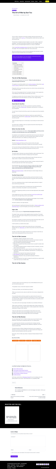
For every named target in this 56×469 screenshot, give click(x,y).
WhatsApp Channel (26, 377)
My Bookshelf (27, 1)
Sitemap (13, 467)
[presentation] (12, 410)
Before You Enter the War (19, 66)
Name (12, 449)
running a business (32, 84)
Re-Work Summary (17, 374)
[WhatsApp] (37, 464)
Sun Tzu (23, 37)
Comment (13, 436)
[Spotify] (48, 464)
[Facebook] (46, 464)
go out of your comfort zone (36, 194)
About (15, 466)
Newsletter (22, 1)
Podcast (32, 1)
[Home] (12, 8)
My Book (47, 1)
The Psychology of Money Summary (20, 373)
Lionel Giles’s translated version (21, 47)
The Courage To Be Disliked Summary (20, 370)
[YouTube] (39, 464)
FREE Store (17, 1)
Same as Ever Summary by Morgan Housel (17, 396)
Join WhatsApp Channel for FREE (13, 463)
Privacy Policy (10, 466)
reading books (27, 116)
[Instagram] (44, 464)
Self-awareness (17, 254)
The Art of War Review (17, 74)
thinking (18, 143)
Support (8, 465)
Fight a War (17, 70)
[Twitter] (41, 464)
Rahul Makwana (19, 387)
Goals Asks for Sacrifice (19, 65)
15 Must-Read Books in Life (20, 140)
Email (30, 449)
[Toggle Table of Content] (22, 63)
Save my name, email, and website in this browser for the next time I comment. (26, 452)
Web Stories (22, 465)
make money (22, 227)
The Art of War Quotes (17, 72)
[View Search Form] (44, 1)
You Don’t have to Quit (18, 69)
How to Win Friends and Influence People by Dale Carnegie (37, 396)
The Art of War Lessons (17, 71)
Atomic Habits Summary (18, 368)
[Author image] (12, 15)
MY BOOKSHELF (24, 463)
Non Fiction (14, 10)
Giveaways (9, 467)
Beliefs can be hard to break (17, 170)
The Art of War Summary (17, 64)
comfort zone (23, 107)
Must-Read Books (20, 466)
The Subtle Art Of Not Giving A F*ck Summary (22, 371)
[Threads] (42, 464)
